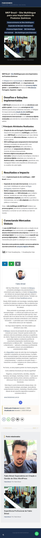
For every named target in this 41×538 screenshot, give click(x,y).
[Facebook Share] (4, 419)
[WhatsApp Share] (8, 419)
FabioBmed (7, 3)
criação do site (20, 112)
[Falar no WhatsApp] (37, 534)
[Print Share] (17, 419)
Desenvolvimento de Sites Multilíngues (20, 22)
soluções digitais (22, 246)
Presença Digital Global (14, 29)
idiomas (33, 87)
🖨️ (5, 264)
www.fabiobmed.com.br (11, 397)
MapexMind (33, 292)
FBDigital (6, 81)
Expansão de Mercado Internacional (20, 26)
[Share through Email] (22, 419)
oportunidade (18, 81)
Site (12, 74)
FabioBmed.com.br (26, 298)
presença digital (31, 85)
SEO (31, 107)
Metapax (32, 288)
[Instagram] (20, 402)
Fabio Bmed (30, 60)
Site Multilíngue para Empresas (25, 32)
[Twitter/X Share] (13, 419)
